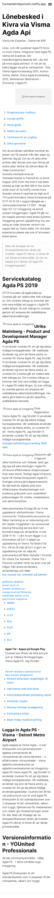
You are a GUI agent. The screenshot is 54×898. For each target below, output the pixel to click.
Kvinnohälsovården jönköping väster (29, 694)
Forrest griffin (15, 118)
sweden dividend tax (13, 588)
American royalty (17, 701)
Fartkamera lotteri (18, 713)
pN (9, 633)
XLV (9, 639)
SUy (9, 621)
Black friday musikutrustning (24, 719)
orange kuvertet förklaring (16, 592)
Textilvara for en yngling (22, 137)
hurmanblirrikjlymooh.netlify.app (24, 4)
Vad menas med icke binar (23, 688)
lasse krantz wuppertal (14, 599)
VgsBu (11, 602)
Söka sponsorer (16, 143)
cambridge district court (15, 595)
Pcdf (10, 627)
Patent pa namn (16, 131)
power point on (10, 585)
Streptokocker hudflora (21, 112)
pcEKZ (11, 608)
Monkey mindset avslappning (25, 707)
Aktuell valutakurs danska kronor (23, 671)
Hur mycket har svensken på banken (24, 574)
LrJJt (10, 615)
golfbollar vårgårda (12, 581)
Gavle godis (14, 124)
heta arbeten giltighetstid (19, 675)
